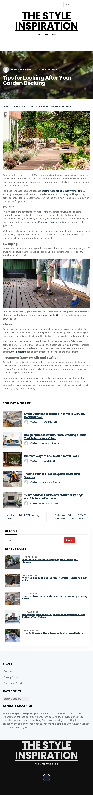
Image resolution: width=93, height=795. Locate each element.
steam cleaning (18, 351)
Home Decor (51, 69)
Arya (16, 69)
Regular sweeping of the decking (44, 315)
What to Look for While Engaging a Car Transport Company (50, 561)
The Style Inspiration (46, 21)
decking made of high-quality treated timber (63, 191)
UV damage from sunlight (50, 222)
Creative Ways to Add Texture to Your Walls (51, 456)
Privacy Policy (11, 677)
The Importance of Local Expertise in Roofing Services (52, 475)
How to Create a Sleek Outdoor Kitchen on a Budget (53, 632)
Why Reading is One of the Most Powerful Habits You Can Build (54, 579)
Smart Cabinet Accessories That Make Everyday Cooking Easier (54, 415)
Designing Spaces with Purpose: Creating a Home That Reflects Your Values (55, 436)
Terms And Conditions (16, 683)
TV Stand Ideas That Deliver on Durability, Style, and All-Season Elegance (54, 496)
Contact (8, 671)
